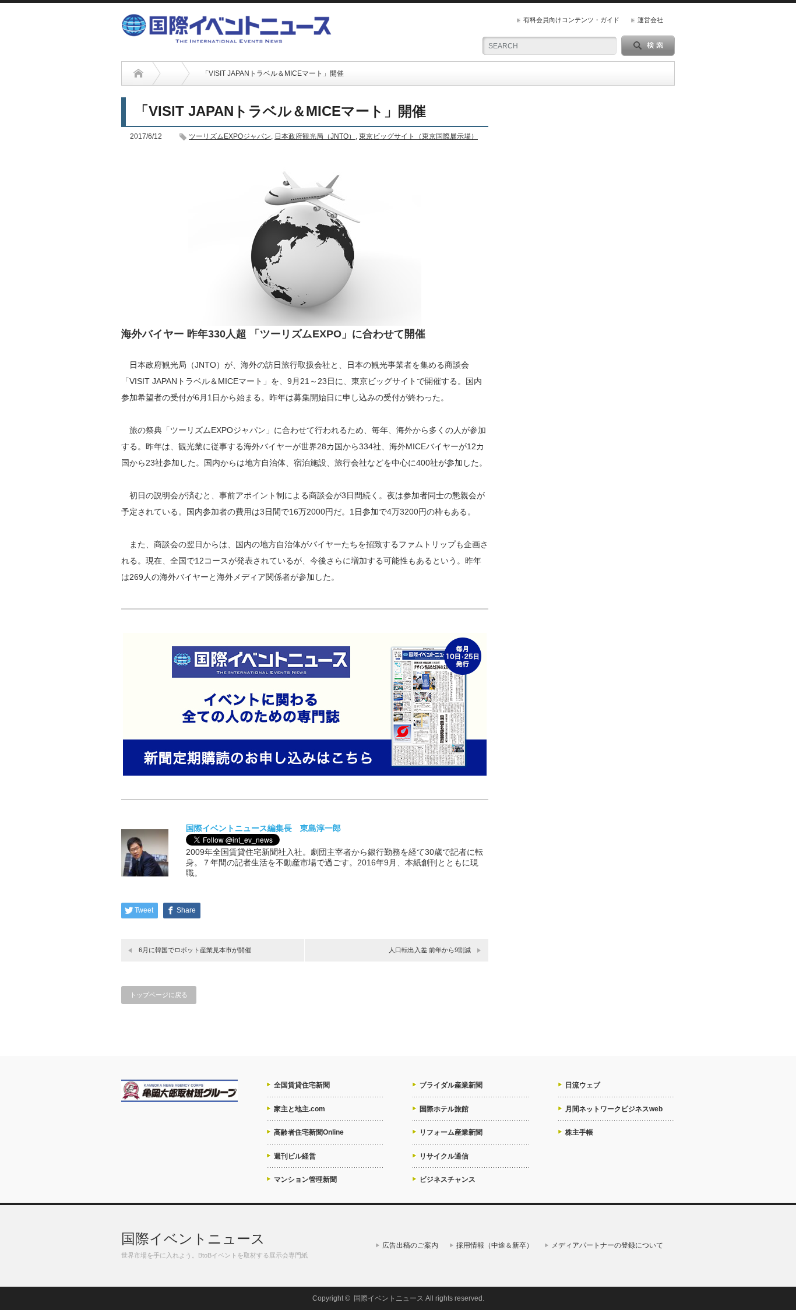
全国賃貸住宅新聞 (302, 1085)
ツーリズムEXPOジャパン (230, 136)
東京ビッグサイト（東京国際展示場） (418, 136)
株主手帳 (579, 1132)
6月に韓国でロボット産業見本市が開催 (195, 949)
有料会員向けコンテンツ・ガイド (571, 19)
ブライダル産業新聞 (451, 1085)
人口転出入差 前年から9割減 (430, 949)
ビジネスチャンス (448, 1179)
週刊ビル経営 (295, 1156)
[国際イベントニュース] (226, 38)
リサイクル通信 (444, 1156)
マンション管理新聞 (305, 1179)
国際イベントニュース (193, 1238)
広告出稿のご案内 (410, 1245)
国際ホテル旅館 (444, 1109)
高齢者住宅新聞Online (309, 1132)
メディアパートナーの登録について (607, 1245)
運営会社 (650, 19)
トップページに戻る (159, 994)
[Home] (138, 73)
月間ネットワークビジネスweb (614, 1109)
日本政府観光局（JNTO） (314, 136)
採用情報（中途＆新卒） (494, 1245)
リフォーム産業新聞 (451, 1132)
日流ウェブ (582, 1085)
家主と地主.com (299, 1109)
